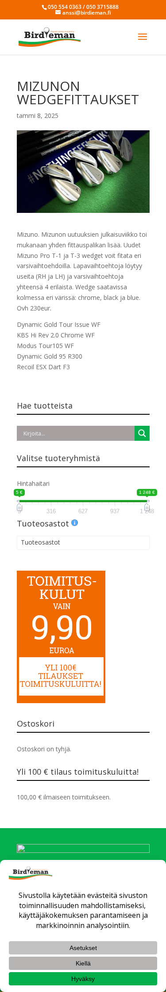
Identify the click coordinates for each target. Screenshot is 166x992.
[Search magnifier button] (142, 433)
